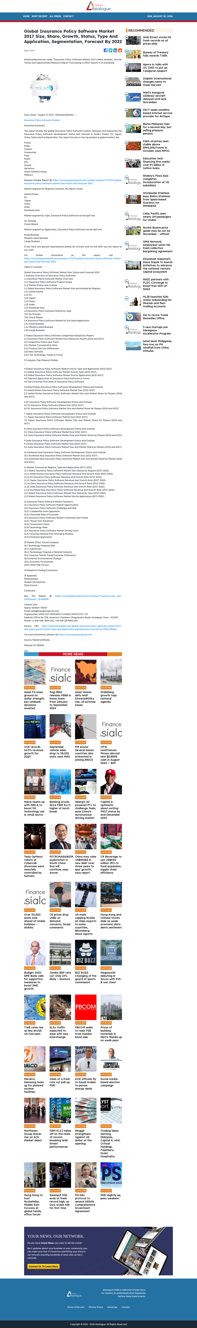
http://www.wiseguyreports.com (75, 634)
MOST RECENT (39, 16)
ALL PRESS (55, 16)
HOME (26, 16)
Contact (126, 1307)
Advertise (112, 1307)
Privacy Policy (96, 1307)
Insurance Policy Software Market (42, 120)
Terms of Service (75, 1307)
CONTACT (68, 16)
